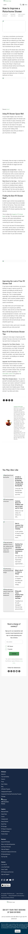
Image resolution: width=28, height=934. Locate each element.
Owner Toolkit (4, 869)
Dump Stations (4, 821)
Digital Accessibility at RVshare (7, 897)
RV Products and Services (7, 872)
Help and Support (5, 849)
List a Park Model (5, 867)
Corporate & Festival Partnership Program (11, 794)
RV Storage (4, 826)
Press (2, 781)
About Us (3, 774)
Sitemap (3, 796)
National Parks (4, 811)
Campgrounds (4, 819)
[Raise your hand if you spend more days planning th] (8, 720)
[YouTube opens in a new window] (16, 671)
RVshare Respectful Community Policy (16, 895)
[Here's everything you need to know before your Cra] (20, 727)
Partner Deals (4, 834)
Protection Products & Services (8, 851)
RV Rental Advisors (5, 854)
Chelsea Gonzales (18, 406)
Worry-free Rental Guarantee (8, 844)
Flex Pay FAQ (4, 856)
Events (3, 816)
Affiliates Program (5, 789)
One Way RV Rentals (6, 846)
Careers (3, 779)
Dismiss (18, 931)
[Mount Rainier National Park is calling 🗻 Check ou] (20, 695)
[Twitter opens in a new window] (14, 671)
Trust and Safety (5, 776)
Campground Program (6, 791)
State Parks (4, 814)
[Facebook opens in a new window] (8, 671)
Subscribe (14, 653)
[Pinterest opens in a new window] (19, 671)
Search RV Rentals (5, 841)
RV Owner (10, 646)
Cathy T (8, 109)
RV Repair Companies (6, 829)
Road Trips (3, 824)
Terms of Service (19, 893)
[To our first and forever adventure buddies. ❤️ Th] (20, 752)
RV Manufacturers (5, 831)
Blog (2, 786)
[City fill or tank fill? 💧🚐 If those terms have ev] (8, 753)
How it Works (4, 784)
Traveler (10, 649)
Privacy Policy (4, 895)
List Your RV (4, 864)
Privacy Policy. (24, 927)
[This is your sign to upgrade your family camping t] (8, 689)
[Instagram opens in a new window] (11, 671)
